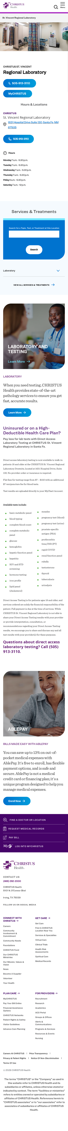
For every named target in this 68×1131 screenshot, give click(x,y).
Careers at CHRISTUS (13, 1053)
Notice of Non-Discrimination (45, 1058)
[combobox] (34, 234)
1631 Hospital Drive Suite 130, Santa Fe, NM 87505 (33, 125)
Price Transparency (38, 1053)
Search (34, 249)
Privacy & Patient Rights (14, 1058)
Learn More (16, 361)
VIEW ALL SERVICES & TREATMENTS (31, 285)
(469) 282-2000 (12, 881)
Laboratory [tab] (9, 270)
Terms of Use (9, 1063)
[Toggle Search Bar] (56, 7)
